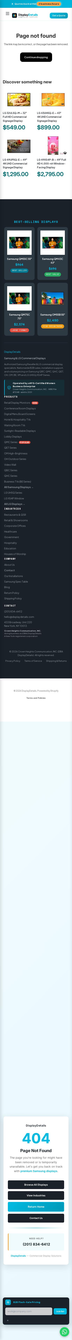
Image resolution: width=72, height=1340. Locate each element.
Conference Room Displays (20, 408)
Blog (7, 587)
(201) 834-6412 (13, 611)
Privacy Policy (12, 660)
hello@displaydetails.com (19, 616)
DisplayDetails (12, 351)
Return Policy (11, 592)
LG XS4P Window (14, 498)
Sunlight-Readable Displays (20, 430)
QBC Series (10, 470)
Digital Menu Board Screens (19, 413)
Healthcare (10, 531)
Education (10, 548)
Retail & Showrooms (16, 520)
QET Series (10, 447)
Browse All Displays (36, 1184)
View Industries (36, 1195)
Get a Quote (58, 15)
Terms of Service (33, 660)
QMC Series (16, 442)
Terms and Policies (36, 698)
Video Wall (10, 464)
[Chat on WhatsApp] (64, 1332)
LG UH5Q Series (13, 492)
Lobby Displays (13, 436)
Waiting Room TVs (14, 425)
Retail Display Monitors (20, 402)
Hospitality (10, 542)
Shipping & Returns (56, 660)
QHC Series (10, 475)
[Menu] (7, 15)
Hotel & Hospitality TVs (17, 419)
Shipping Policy (13, 598)
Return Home (36, 1206)
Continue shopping (36, 57)
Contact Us (36, 1218)
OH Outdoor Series (15, 459)
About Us (9, 564)
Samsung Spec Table (16, 581)
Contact (9, 570)
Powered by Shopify (47, 691)
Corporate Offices (15, 525)
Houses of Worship (15, 554)
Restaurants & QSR (15, 514)
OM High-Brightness (15, 453)
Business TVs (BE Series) (17, 481)
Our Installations (13, 576)
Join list (60, 1311)
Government (11, 537)
